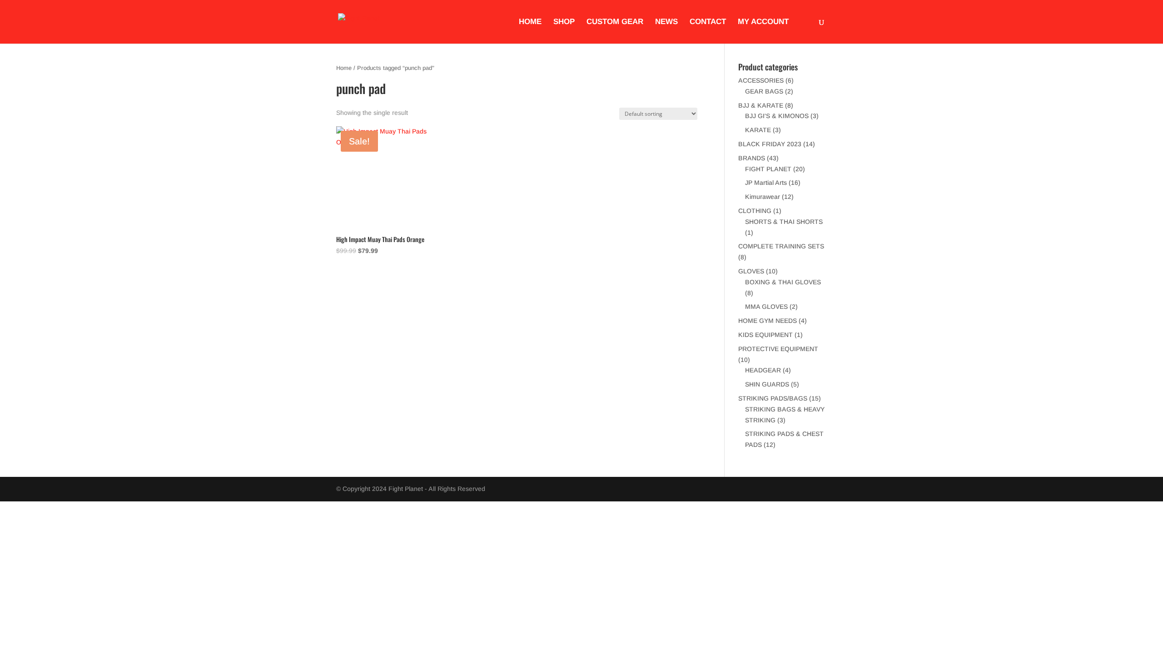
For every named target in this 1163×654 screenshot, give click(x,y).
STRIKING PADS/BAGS (772, 398)
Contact (708, 22)
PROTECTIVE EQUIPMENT (778, 348)
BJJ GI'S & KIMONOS (777, 115)
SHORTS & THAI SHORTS (784, 221)
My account (763, 22)
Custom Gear (614, 22)
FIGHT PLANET (768, 169)
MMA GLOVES (766, 306)
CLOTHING (754, 210)
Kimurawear (762, 196)
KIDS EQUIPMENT (765, 334)
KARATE (758, 130)
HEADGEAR (763, 370)
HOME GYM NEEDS (767, 320)
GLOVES (751, 271)
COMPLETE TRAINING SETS (781, 246)
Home (530, 22)
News (666, 22)
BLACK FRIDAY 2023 (769, 144)
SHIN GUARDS (767, 384)
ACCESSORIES (761, 80)
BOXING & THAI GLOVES (783, 282)
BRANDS (751, 158)
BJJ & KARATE (760, 105)
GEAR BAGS (764, 91)
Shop (564, 22)
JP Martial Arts (766, 182)
